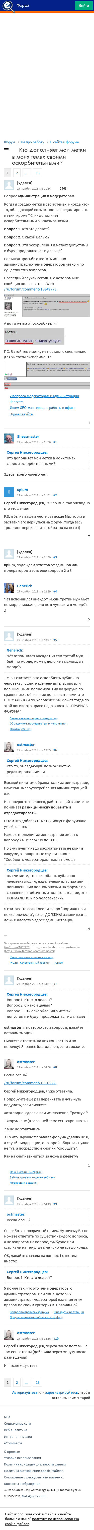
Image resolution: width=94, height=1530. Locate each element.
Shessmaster (28, 436)
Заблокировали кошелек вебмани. (33, 1177)
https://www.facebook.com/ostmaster (29, 951)
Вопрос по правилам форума (29, 1312)
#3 (55, 557)
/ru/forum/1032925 (17, 947)
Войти (84, 5)
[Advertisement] (47, 25)
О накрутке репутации (69, 1312)
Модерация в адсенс (23, 1182)
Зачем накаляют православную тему (34, 718)
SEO (7, 1416)
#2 (55, 495)
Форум (9, 142)
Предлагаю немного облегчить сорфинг (36, 1317)
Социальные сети (17, 1423)
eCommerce (13, 1443)
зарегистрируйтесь (61, 1392)
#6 (55, 750)
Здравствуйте (21, 414)
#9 (55, 1204)
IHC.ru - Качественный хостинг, (30, 962)
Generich (24, 585)
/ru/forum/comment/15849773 (30, 289)
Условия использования (22, 1458)
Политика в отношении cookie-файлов (33, 1470)
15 (37, 172)
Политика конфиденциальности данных (35, 1464)
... (26, 172)
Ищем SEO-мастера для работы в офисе (42, 407)
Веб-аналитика (15, 1430)
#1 (55, 442)
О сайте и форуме (64, 142)
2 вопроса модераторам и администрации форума (44, 398)
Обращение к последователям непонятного (39, 723)
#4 (55, 591)
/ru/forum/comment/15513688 (30, 1082)
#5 (55, 640)
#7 (55, 983)
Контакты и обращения (22, 1483)
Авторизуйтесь (25, 1392)
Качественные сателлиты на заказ (32, 957)
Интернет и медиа (18, 1436)
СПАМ (59, 962)
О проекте (12, 1451)
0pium (22, 489)
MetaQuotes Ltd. (34, 1496)
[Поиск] (69, 6)
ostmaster (26, 744)
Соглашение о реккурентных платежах (34, 1477)
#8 (55, 1067)
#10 (56, 1338)
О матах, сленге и (21, 729)
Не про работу (32, 142)
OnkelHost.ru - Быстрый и (26, 1172)
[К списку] (15, 151)
